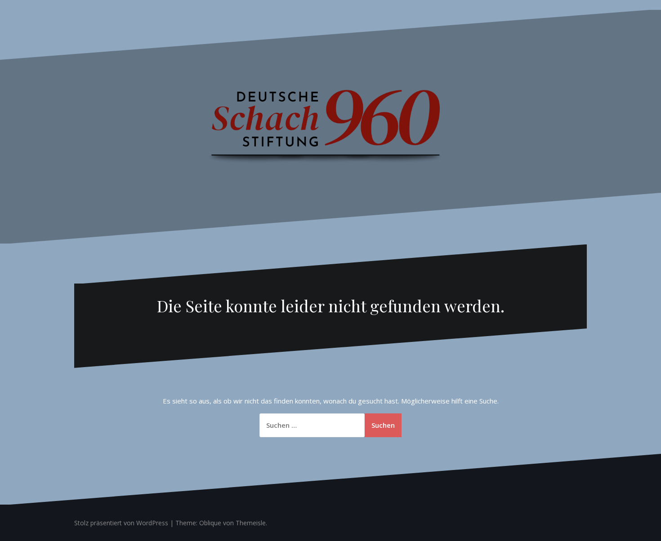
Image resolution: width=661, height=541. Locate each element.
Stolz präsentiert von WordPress (121, 523)
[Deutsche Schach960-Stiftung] (330, 125)
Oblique (210, 523)
